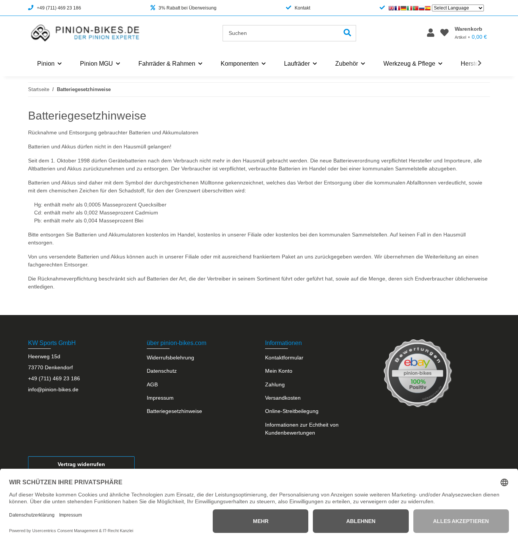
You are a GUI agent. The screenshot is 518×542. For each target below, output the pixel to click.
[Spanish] (428, 8)
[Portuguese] (416, 8)
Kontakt (302, 8)
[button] (430, 33)
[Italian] (410, 8)
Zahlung (275, 384)
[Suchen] (347, 33)
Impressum (160, 398)
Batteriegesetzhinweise (174, 411)
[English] (391, 8)
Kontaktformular (284, 358)
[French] (397, 8)
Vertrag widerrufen (81, 464)
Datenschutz (162, 371)
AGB (152, 384)
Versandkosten (283, 398)
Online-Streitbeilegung (292, 411)
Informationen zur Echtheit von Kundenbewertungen (302, 429)
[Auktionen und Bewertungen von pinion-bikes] (418, 373)
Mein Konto (278, 371)
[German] (403, 8)
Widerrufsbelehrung (170, 358)
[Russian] (422, 8)
